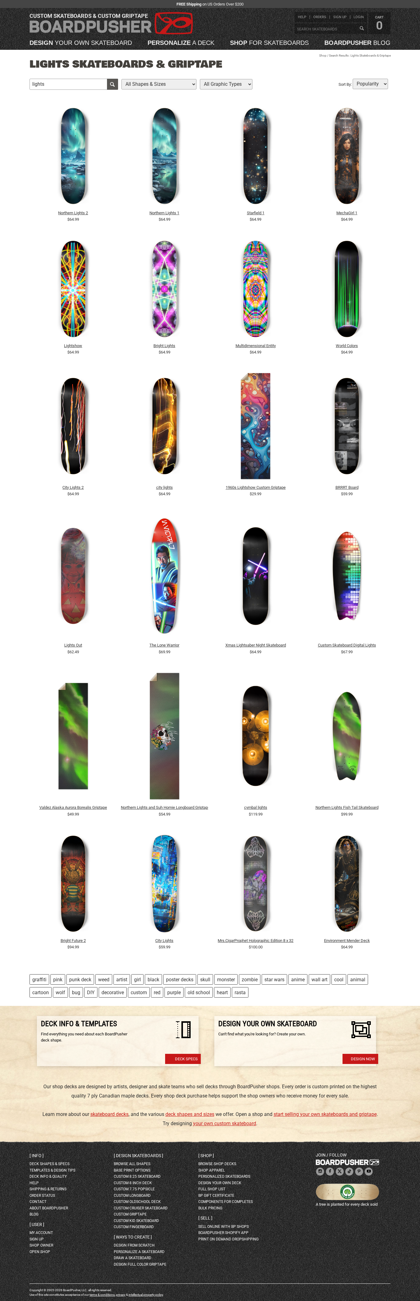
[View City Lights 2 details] (73, 427)
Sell (205, 1218)
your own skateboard (81, 43)
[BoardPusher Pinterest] (359, 1171)
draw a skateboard (132, 1258)
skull (205, 980)
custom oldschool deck (137, 1202)
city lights (164, 487)
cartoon (40, 992)
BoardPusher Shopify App (223, 1233)
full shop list (211, 1189)
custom (139, 992)
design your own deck (219, 1183)
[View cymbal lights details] (255, 737)
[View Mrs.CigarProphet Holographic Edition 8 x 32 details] (255, 885)
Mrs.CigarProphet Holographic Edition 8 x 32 (255, 940)
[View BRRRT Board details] (346, 427)
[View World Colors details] (346, 290)
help (302, 17)
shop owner (41, 1245)
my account (41, 1233)
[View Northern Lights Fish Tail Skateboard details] (346, 737)
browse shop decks (217, 1164)
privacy (120, 1295)
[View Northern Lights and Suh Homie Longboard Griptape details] (164, 737)
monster (226, 980)
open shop (40, 1252)
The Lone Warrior (164, 645)
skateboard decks (109, 1114)
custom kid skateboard (136, 1221)
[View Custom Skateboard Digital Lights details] (346, 577)
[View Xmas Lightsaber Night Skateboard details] (255, 577)
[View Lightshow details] (73, 290)
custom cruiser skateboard (141, 1208)
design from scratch (134, 1245)
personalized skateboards (224, 1176)
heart (222, 992)
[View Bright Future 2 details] (73, 885)
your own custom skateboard (224, 1123)
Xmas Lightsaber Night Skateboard (255, 645)
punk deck (80, 980)
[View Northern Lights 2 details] (73, 158)
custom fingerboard (134, 1227)
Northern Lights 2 (73, 213)
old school (199, 992)
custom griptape (130, 1214)
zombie (250, 980)
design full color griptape (140, 1264)
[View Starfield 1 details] (255, 158)
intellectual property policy (146, 1295)
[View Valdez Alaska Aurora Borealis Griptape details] (73, 737)
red (157, 992)
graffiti (39, 980)
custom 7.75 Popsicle (134, 1189)
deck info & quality (48, 1176)
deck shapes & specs (49, 1164)
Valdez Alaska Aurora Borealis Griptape (73, 807)
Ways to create (133, 1237)
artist (121, 980)
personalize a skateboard (139, 1252)
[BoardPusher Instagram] (320, 1171)
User (37, 1224)
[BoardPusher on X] (340, 1171)
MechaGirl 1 (346, 213)
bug (76, 992)
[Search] (361, 28)
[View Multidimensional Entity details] (255, 290)
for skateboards (269, 43)
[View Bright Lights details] (164, 290)
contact (38, 1202)
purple (174, 992)
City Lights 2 (73, 487)
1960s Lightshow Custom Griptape (256, 487)
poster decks (179, 980)
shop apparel (211, 1170)
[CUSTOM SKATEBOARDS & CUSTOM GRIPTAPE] (111, 33)
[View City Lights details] (164, 885)
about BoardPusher (49, 1208)
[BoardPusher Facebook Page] (330, 1171)
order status (42, 1195)
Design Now (363, 1059)
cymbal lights (255, 807)
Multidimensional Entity (256, 345)
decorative (112, 992)
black (153, 980)
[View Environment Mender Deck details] (346, 885)
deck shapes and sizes (189, 1114)
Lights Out (73, 645)
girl (137, 980)
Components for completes (225, 1202)
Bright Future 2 (73, 940)
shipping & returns (48, 1189)
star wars (274, 980)
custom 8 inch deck (133, 1183)
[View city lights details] (164, 427)
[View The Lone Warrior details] (164, 577)
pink (57, 980)
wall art (319, 980)
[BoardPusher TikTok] (349, 1171)
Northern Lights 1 (164, 213)
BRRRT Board (347, 487)
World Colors (347, 345)
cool (338, 980)
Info (37, 1155)
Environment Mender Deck (347, 940)
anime (298, 980)
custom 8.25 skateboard (137, 1176)
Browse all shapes (132, 1164)
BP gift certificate (216, 1195)
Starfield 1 (255, 213)
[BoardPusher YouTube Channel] (369, 1171)
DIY (91, 992)
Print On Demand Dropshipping (228, 1239)
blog (357, 43)
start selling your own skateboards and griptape (325, 1114)
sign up (340, 17)
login (359, 17)
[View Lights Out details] (73, 577)
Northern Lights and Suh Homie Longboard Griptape (164, 807)
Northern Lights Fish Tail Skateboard (346, 807)
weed (103, 980)
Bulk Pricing (210, 1208)
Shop (323, 55)
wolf (60, 992)
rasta (240, 992)
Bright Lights (164, 345)
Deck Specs (186, 1059)
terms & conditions (102, 1295)
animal (357, 980)
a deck (181, 43)
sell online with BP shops (223, 1226)
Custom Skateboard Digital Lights (347, 645)
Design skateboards (138, 1155)
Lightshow (73, 345)
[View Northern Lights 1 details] (164, 158)
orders (319, 17)
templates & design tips (52, 1170)
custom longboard (132, 1195)
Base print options (132, 1170)
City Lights (164, 940)
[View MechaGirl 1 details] (346, 158)
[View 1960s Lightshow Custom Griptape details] (255, 427)
